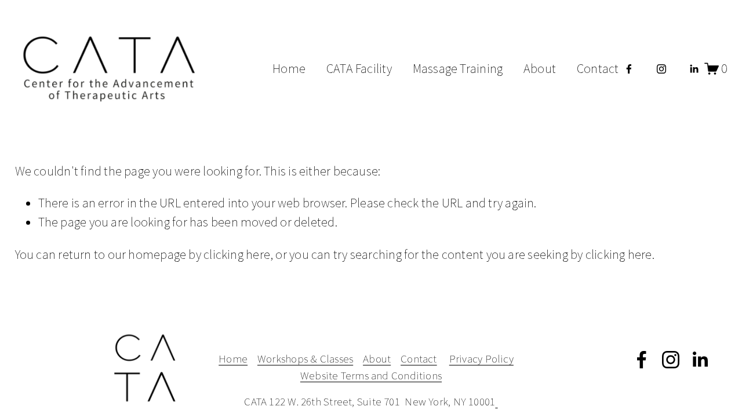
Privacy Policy (481, 358)
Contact (598, 68)
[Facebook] (629, 69)
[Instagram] (661, 69)
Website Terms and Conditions (371, 375)
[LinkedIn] (694, 69)
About (539, 68)
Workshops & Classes (305, 358)
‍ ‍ (496, 401)
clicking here (236, 254)
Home (288, 68)
